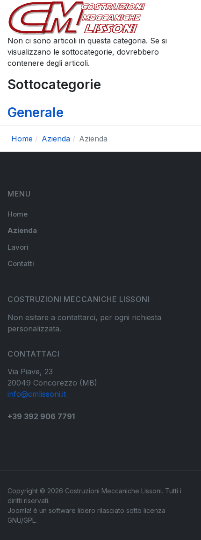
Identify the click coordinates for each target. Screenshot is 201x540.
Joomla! (19, 510)
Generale (35, 112)
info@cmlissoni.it (36, 394)
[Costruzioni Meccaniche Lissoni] (77, 17)
